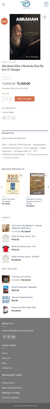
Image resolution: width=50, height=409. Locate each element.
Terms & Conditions (10, 397)
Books (12, 62)
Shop (4, 363)
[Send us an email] (13, 337)
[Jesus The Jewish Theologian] (13, 184)
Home (4, 62)
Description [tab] (8, 133)
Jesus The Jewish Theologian (8, 200)
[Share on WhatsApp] (4, 118)
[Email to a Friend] (13, 118)
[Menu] (3, 4)
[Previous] (2, 192)
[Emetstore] (25, 4)
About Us (6, 358)
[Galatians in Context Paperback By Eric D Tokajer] (37, 184)
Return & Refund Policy (12, 387)
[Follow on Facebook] (4, 337)
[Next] (48, 192)
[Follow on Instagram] (9, 337)
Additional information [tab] (14, 138)
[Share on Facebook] (9, 118)
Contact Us (7, 368)
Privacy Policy (8, 382)
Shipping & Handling (11, 392)
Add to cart (24, 99)
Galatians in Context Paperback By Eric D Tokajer (34, 201)
